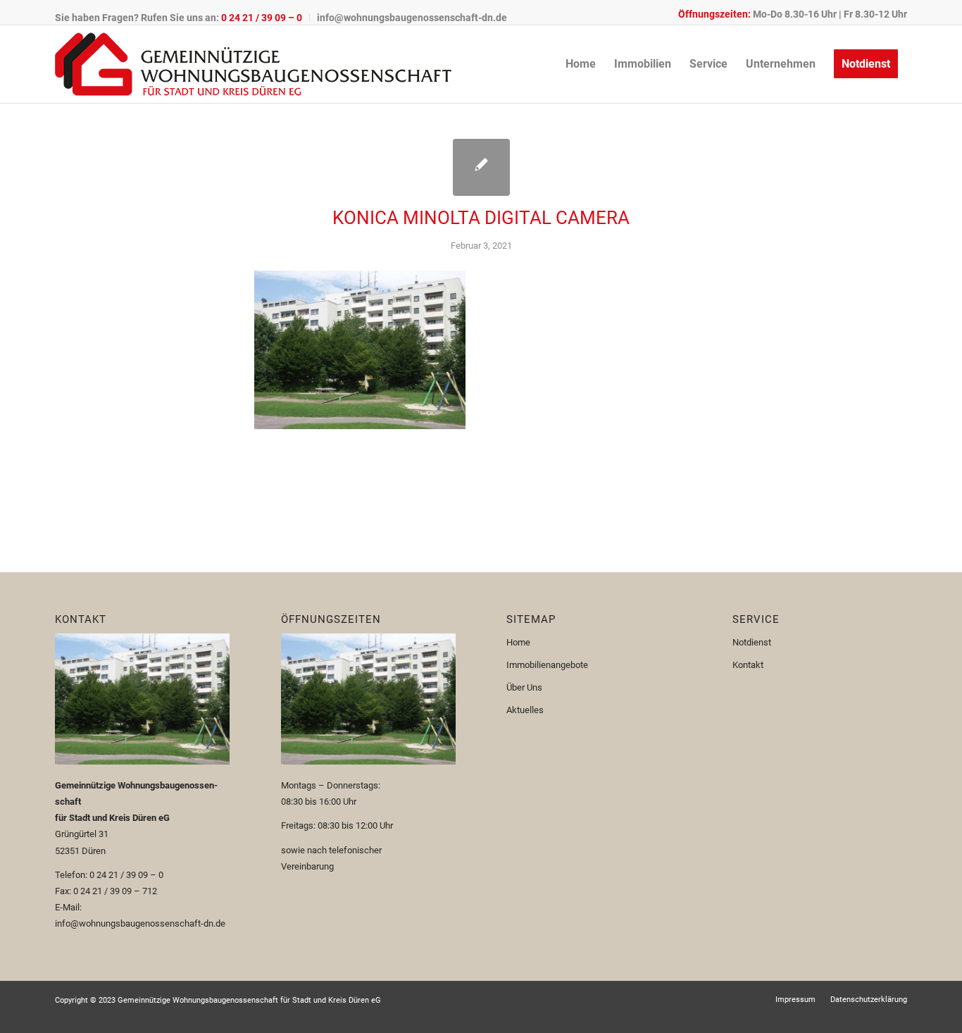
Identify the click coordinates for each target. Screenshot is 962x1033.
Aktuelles (525, 710)
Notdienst (751, 642)
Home (518, 642)
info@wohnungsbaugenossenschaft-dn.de (412, 17)
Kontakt (747, 665)
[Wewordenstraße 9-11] (481, 167)
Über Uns (524, 687)
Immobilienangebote (547, 665)
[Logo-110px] (253, 64)
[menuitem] (182, 17)
